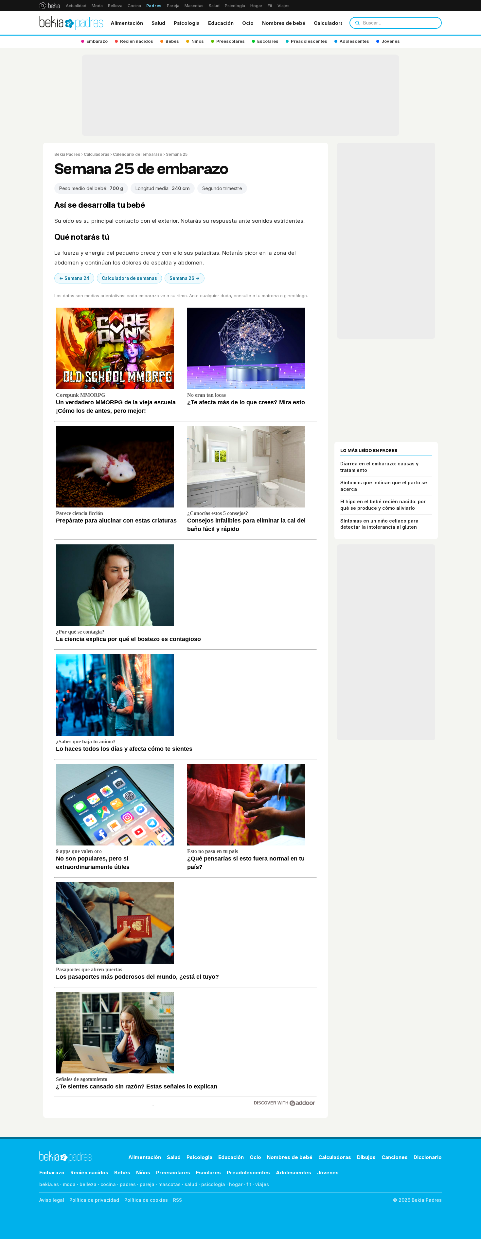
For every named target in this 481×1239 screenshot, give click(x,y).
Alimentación (127, 23)
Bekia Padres (67, 154)
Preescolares (173, 1172)
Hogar (256, 5)
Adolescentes (293, 1172)
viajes (262, 1184)
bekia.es (49, 1184)
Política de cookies (146, 1200)
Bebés (122, 1172)
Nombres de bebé (283, 23)
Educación (221, 23)
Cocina (134, 5)
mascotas (169, 1184)
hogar (235, 1184)
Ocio (248, 23)
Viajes (283, 5)
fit (248, 1184)
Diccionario (428, 1157)
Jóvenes (328, 1172)
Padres (154, 5)
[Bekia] (49, 5)
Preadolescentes (248, 1172)
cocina (108, 1184)
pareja (147, 1184)
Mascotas (194, 5)
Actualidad (76, 5)
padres (128, 1184)
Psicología (235, 5)
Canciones (395, 1157)
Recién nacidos (89, 1172)
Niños (143, 1172)
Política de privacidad (94, 1200)
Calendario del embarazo (137, 154)
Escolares (208, 1172)
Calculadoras (330, 23)
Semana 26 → (184, 278)
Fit (270, 5)
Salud (214, 5)
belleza (88, 1184)
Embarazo (51, 1172)
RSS (177, 1200)
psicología (213, 1184)
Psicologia (187, 23)
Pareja (173, 5)
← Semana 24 (74, 278)
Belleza (115, 5)
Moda (97, 5)
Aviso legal (51, 1200)
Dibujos (366, 1157)
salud (191, 1184)
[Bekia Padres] (71, 23)
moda (69, 1184)
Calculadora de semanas (129, 278)
